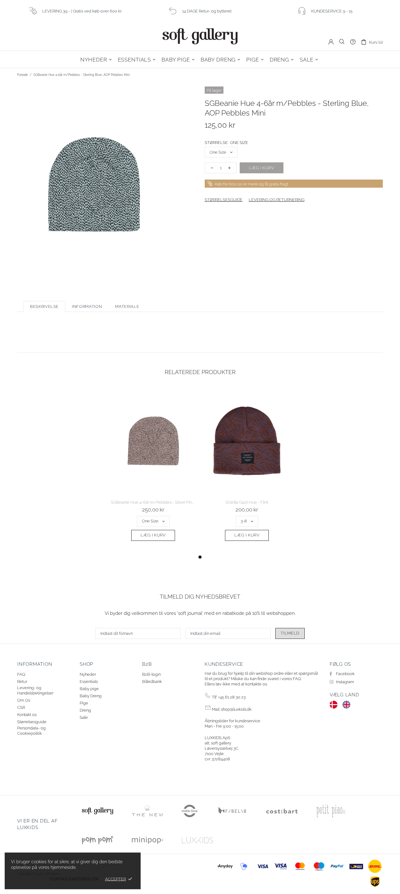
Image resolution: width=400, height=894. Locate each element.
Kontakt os (27, 714)
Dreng (85, 710)
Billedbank (152, 681)
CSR (21, 707)
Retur (22, 681)
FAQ (21, 674)
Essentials (89, 681)
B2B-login (151, 674)
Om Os (23, 700)
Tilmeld (290, 633)
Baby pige (89, 688)
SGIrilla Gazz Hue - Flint (247, 502)
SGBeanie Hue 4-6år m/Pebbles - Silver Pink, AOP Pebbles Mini (153, 502)
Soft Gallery (200, 36)
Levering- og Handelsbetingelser (35, 690)
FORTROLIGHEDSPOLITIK (74, 879)
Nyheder (88, 674)
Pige (84, 703)
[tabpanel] (153, 470)
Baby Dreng (91, 696)
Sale (84, 717)
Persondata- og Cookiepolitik (31, 731)
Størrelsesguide (32, 721)
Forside (22, 75)
